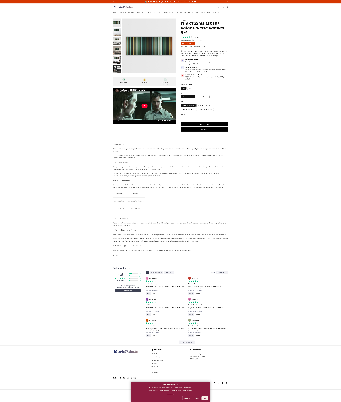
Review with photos (156, 272)
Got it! (204, 398)
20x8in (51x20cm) (188, 105)
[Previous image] (125, 46)
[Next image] (173, 46)
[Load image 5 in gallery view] (117, 60)
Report (155, 293)
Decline (197, 398)
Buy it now (204, 129)
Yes (184, 88)
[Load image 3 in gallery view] (117, 41)
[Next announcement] (228, 1)
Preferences (187, 398)
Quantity (183, 114)
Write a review (128, 290)
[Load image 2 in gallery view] (117, 32)
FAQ (152, 369)
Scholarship (154, 372)
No (190, 88)
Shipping (191, 46)
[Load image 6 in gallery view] (117, 69)
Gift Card (154, 354)
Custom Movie (155, 357)
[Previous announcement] (113, 1)
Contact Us (154, 366)
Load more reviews (187, 342)
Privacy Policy (170, 394)
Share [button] (116, 255)
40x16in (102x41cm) (189, 109)
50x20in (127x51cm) (205, 109)
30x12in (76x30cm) (204, 105)
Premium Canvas (203, 97)
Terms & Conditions (157, 360)
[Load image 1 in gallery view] (117, 23)
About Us (154, 363)
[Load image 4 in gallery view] (117, 50)
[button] (219, 7)
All (147, 272)
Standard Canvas (188, 97)
